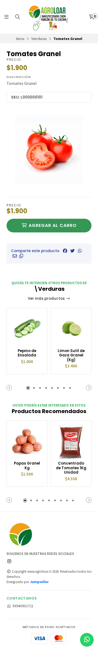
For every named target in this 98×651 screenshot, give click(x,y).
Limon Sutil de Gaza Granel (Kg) (71, 355)
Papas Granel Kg (27, 465)
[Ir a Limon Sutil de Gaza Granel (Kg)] (71, 328)
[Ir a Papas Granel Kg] (27, 441)
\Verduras (39, 38)
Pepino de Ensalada (27, 353)
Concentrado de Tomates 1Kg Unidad (71, 468)
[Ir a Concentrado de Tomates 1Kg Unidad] (71, 441)
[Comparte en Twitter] (72, 251)
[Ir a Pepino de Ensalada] (27, 328)
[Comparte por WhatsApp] (79, 251)
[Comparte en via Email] (14, 256)
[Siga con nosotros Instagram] (9, 561)
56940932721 (23, 606)
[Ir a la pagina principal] (49, 17)
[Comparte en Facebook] (65, 251)
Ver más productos (47, 298)
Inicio (20, 38)
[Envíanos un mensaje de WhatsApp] (87, 640)
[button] (21, 256)
